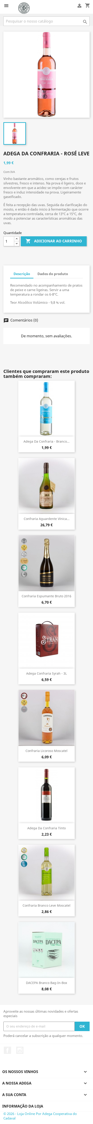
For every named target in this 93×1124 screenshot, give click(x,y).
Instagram (19, 1050)
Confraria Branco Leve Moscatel (46, 905)
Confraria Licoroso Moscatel (46, 751)
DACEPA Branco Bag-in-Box (46, 983)
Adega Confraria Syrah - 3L (46, 673)
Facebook (7, 1050)
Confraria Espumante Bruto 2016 (46, 596)
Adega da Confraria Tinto (46, 828)
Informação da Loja (22, 1106)
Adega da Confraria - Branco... (46, 441)
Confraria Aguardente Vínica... (47, 519)
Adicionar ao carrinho (54, 241)
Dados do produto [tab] (52, 273)
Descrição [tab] (22, 273)
